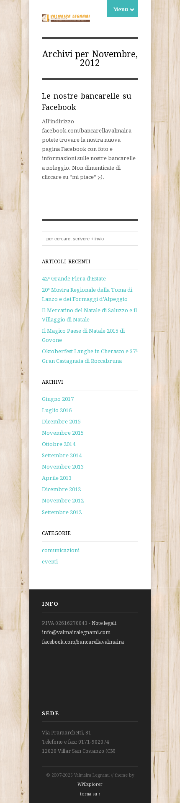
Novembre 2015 (63, 433)
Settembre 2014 (62, 455)
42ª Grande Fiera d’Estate (74, 278)
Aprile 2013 (57, 478)
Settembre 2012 (62, 512)
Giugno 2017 (58, 399)
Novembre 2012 (63, 500)
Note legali (104, 623)
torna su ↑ (90, 794)
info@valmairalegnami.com (76, 632)
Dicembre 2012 (61, 489)
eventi (50, 561)
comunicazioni (61, 550)
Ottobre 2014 (58, 444)
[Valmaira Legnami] (66, 17)
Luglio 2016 (57, 410)
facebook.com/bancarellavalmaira (83, 642)
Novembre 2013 (63, 467)
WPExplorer (90, 784)
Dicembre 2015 (61, 421)
